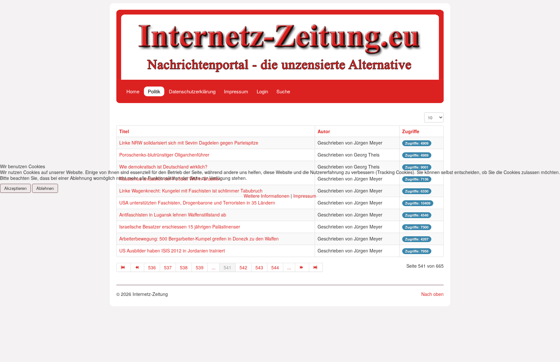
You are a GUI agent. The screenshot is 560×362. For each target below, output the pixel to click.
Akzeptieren (15, 188)
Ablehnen (45, 188)
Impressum (304, 196)
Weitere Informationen (266, 196)
